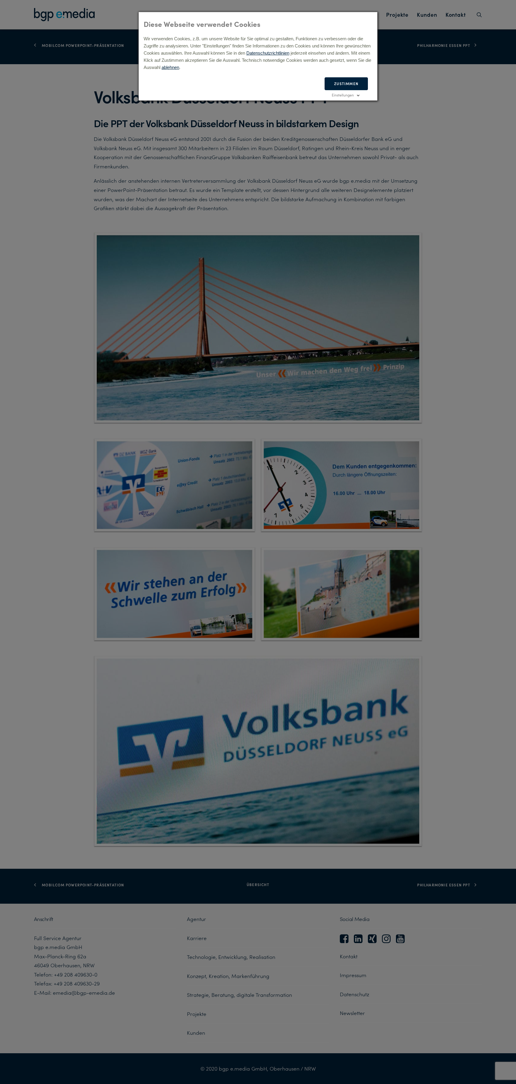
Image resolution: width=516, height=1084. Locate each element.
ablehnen (170, 67)
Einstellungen (343, 94)
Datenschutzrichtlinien (267, 53)
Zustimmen (346, 83)
